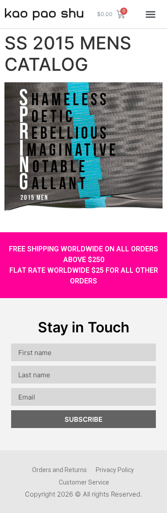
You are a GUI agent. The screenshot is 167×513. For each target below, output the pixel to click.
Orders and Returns (59, 469)
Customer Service (84, 482)
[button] (151, 14)
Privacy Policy (115, 469)
